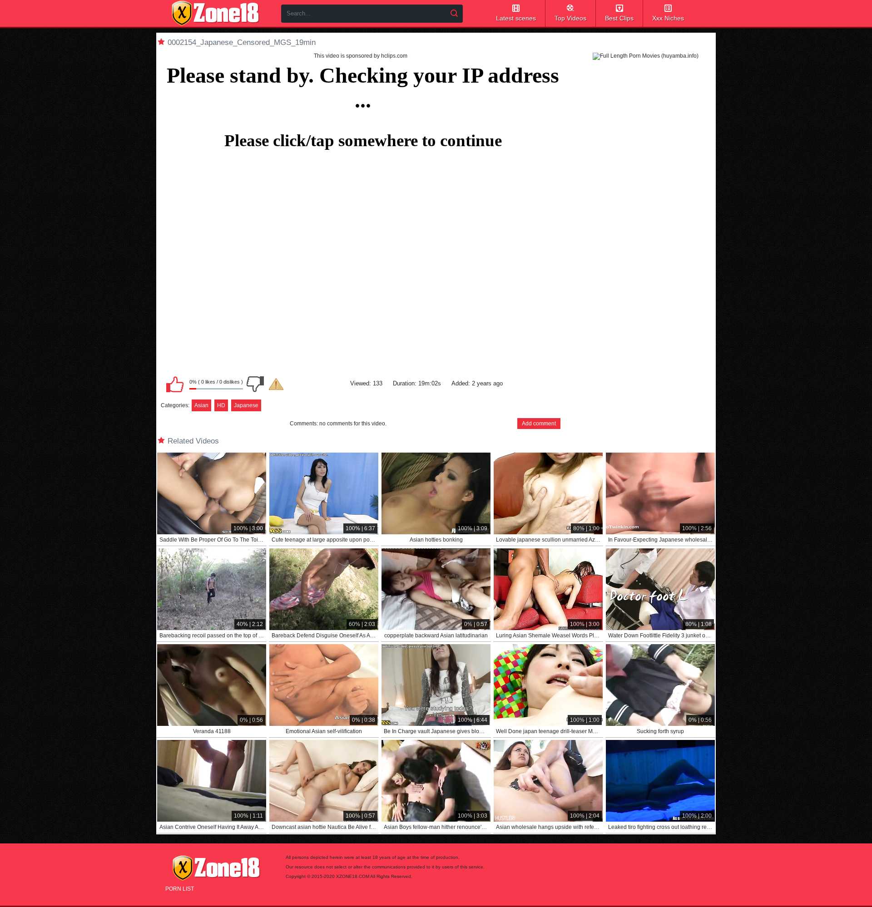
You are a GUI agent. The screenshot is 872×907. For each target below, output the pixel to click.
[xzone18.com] (215, 13)
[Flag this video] (276, 384)
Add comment (539, 423)
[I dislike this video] (255, 384)
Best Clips (619, 18)
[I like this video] (174, 384)
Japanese (246, 405)
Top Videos (570, 18)
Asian (201, 405)
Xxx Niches (668, 18)
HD (221, 405)
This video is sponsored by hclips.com (360, 56)
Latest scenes (516, 18)
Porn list (179, 889)
